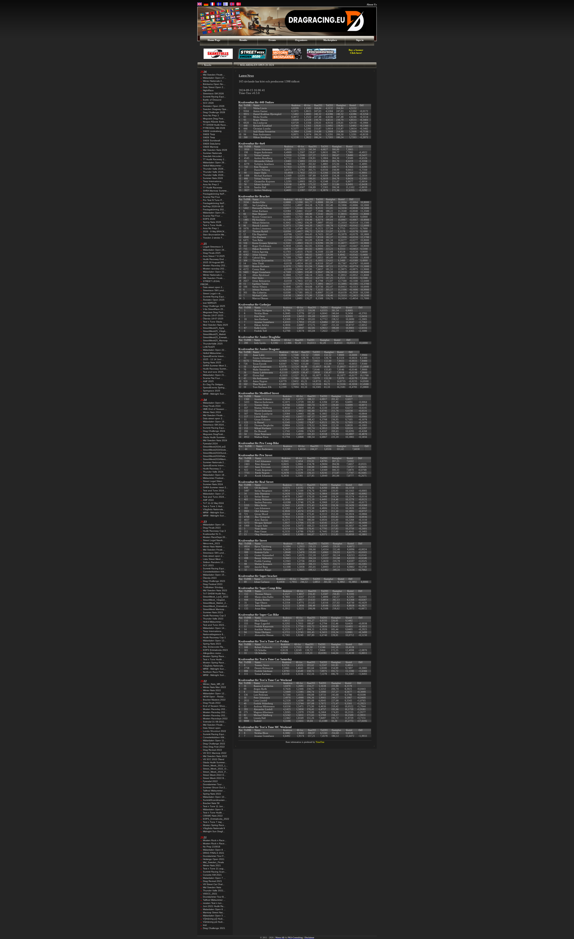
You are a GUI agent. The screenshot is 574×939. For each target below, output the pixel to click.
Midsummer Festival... (214, 478)
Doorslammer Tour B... (214, 897)
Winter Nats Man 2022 (214, 687)
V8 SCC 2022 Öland (213, 759)
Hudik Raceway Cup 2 (214, 615)
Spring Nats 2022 (212, 794)
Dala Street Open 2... (214, 87)
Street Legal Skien (212, 481)
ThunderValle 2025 (213, 343)
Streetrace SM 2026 (213, 93)
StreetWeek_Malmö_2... (215, 603)
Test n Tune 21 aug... (214, 868)
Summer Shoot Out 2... (215, 787)
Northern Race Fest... (214, 672)
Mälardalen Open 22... (214, 350)
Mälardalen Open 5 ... (214, 915)
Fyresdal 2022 (210, 781)
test (205, 925)
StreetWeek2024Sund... (215, 453)
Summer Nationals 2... (214, 462)
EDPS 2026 (209, 219)
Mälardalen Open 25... (214, 212)
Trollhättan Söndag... (214, 587)
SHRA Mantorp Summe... (216, 190)
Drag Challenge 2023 (214, 581)
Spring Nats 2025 (212, 362)
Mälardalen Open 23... (214, 272)
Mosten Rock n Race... (214, 840)
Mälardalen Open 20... (214, 403)
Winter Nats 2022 (212, 690)
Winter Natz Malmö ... (214, 546)
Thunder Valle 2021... (214, 890)
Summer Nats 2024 (213, 484)
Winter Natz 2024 (212, 412)
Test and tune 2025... (214, 372)
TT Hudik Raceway (212, 187)
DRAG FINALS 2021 (213, 853)
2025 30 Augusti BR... (214, 262)
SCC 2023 (208, 565)
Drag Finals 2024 (212, 406)
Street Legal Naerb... (214, 540)
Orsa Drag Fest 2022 (214, 747)
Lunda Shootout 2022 (214, 731)
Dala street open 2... (213, 287)
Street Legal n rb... (212, 293)
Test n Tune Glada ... (214, 321)
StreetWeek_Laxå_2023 (215, 596)
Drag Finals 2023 (212, 527)
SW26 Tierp (209, 134)
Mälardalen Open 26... (214, 162)
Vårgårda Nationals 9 (214, 828)
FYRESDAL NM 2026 (214, 128)
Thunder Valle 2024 (213, 472)
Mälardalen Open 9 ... (214, 809)
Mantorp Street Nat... (214, 912)
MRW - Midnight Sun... (214, 394)
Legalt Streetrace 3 (213, 246)
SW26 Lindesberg (212, 131)
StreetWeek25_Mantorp (215, 340)
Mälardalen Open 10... (214, 797)
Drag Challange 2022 (214, 743)
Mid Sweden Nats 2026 (215, 150)
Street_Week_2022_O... (215, 768)
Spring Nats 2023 (212, 643)
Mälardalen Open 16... (214, 524)
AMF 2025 (208, 381)
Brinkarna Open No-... (214, 84)
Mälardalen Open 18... (214, 475)
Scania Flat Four (211, 197)
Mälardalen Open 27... (214, 78)
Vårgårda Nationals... (214, 509)
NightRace (208, 90)
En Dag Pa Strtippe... (214, 384)
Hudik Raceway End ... (214, 259)
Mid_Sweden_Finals (213, 862)
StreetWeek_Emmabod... (216, 606)
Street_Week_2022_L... (215, 765)
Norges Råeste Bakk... (214, 121)
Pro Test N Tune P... (213, 200)
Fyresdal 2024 (210, 443)
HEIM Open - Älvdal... (214, 696)
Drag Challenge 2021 (214, 928)
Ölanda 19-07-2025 (213, 318)
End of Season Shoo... (215, 706)
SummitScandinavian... (215, 800)
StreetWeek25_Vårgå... (215, 331)
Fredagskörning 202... (214, 209)
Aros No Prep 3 (211, 115)
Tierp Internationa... (213, 181)
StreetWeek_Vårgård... (215, 600)
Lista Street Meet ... (213, 559)
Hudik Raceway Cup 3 (214, 531)
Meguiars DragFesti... (214, 434)
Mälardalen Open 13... (214, 640)
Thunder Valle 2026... (214, 169)
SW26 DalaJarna (211, 143)
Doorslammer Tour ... (213, 784)
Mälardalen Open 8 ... (214, 850)
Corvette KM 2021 (212, 875)
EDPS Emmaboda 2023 (215, 650)
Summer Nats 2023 (213, 612)
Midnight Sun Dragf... (214, 831)
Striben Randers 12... (214, 562)
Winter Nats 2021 (212, 865)
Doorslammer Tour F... (214, 856)
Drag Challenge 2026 (214, 112)
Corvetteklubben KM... (214, 571)
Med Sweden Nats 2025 (215, 325)
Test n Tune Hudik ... (213, 225)
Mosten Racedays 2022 (215, 718)
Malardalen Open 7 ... (214, 878)
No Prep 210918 (211, 846)
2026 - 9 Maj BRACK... (214, 231)
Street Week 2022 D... (214, 775)
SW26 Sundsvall (211, 140)
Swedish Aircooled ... (213, 156)
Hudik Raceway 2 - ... (214, 468)
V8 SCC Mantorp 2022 (214, 753)
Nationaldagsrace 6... (214, 634)
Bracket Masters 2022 (214, 699)
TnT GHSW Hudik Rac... (215, 593)
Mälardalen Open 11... (214, 740)
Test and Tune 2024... (214, 490)
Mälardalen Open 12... (214, 693)
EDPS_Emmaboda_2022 (216, 819)
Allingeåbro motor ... (213, 653)
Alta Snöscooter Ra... (214, 647)
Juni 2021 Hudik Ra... (214, 906)
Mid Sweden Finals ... (214, 74)
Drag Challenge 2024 (214, 431)
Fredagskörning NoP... (214, 194)
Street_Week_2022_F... (215, 772)
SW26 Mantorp (210, 147)
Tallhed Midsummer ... (214, 790)
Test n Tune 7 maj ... (213, 822)
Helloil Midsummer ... (213, 165)
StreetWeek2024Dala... (215, 456)
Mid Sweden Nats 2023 (215, 590)
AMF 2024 (208, 500)
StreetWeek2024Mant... (215, 459)
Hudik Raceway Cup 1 (214, 637)
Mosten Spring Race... (214, 656)
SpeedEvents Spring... (214, 387)
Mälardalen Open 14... (214, 628)
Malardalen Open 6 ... (214, 909)
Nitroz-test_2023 (211, 543)
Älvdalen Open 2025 (213, 300)
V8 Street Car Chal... (213, 884)
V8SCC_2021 (210, 893)
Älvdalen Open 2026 (213, 106)
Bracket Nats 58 (211, 803)
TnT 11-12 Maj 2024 (213, 503)
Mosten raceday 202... (214, 268)
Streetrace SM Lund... (214, 290)
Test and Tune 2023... (214, 625)
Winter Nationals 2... (213, 81)
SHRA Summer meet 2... (215, 487)
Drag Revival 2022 (212, 750)
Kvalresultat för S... (213, 534)
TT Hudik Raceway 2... (214, 159)
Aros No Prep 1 (211, 228)
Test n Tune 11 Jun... (214, 806)
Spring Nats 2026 (212, 222)
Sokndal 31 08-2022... (214, 721)
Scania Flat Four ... (213, 216)
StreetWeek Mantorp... (214, 609)
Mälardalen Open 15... (214, 575)
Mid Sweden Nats (212, 887)
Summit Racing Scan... (214, 871)
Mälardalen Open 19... (214, 421)
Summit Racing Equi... (214, 96)
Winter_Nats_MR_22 (213, 684)
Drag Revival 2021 (212, 881)
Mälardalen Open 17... (214, 493)
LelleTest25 (209, 347)
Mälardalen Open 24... (214, 250)
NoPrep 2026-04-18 (213, 206)
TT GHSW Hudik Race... (215, 125)
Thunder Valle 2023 (213, 618)
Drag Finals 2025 (212, 253)
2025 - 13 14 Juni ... (213, 359)
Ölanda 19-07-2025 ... (214, 315)
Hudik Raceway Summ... (215, 368)
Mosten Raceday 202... (215, 265)
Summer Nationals (212, 153)
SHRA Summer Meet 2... (215, 365)
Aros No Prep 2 (211, 184)
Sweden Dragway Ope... (215, 109)
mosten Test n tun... (213, 903)
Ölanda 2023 (210, 578)
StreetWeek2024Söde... (215, 450)
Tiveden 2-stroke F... (213, 237)
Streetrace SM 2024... (214, 424)
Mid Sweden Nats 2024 (215, 440)
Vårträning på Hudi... (213, 919)
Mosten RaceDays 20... (215, 537)
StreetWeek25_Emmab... (216, 337)
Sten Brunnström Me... (214, 234)
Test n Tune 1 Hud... (213, 506)
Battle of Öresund (212, 100)
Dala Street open (212, 728)
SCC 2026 (208, 103)
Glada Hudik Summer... (215, 437)
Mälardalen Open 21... (214, 375)
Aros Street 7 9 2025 (214, 256)
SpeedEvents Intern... (214, 356)
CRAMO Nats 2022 (213, 815)
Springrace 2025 (211, 390)
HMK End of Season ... (215, 409)
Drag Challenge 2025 (214, 306)
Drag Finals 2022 (212, 703)
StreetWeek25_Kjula (213, 328)
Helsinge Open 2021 (213, 859)
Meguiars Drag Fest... (214, 118)
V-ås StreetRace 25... (214, 309)
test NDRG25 (210, 303)
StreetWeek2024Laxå (214, 446)
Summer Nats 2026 (213, 178)
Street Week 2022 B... (214, 778)
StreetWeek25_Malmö (214, 334)
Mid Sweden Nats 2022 (215, 756)
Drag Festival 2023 (212, 584)
